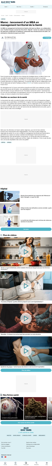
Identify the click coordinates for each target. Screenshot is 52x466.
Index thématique (30, 446)
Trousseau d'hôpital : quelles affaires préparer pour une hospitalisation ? (22, 302)
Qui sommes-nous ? (6, 442)
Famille (31, 6)
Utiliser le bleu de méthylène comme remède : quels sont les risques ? (36, 208)
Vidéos (15, 464)
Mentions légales (5, 444)
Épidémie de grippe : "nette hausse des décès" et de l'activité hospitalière (22, 367)
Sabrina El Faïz (11, 37)
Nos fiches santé (11, 395)
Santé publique (17, 15)
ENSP (29, 83)
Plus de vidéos (10, 235)
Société (10, 15)
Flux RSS (3, 448)
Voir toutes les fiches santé (26, 422)
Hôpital (23, 15)
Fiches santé (26, 464)
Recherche (36, 464)
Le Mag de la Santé (26, 435)
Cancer (35, 435)
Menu (47, 464)
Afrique (9, 142)
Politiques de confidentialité (33, 444)
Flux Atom (28, 448)
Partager (47, 37)
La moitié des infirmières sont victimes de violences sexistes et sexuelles (36, 221)
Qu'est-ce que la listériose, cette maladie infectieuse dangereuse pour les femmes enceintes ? (25, 268)
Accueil (2, 15)
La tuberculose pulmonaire (10, 418)
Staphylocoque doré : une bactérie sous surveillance (35, 417)
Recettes (9, 435)
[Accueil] (26, 430)
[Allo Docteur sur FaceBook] (2, 457)
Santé (6, 6)
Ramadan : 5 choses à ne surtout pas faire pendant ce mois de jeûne (21, 334)
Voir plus (26, 229)
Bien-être (19, 6)
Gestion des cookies (31, 442)
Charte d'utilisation (5, 446)
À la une (5, 464)
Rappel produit (16, 435)
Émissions (45, 6)
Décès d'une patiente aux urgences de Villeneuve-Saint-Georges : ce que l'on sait (36, 196)
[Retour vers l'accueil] (26, 2)
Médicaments (42, 435)
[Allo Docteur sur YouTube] (5, 457)
